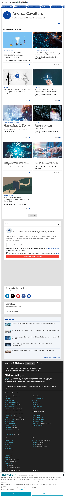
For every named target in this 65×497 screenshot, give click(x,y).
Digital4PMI (35, 404)
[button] (4, 2)
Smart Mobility (12, 434)
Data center (11, 427)
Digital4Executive (37, 402)
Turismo (12, 467)
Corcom (34, 400)
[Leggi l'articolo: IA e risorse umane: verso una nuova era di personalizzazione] (47, 86)
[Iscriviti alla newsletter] (29, 296)
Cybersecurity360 (10, 406)
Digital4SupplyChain (37, 421)
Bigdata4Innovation (10, 400)
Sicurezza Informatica (21, 6)
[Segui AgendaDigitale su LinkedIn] (38, 363)
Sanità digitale (32, 6)
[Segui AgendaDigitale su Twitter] (41, 363)
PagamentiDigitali (10, 423)
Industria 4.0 (11, 415)
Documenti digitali (43, 6)
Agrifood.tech (9, 440)
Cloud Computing (12, 404)
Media (9, 453)
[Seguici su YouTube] (18, 296)
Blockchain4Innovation (11, 402)
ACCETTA (16, 494)
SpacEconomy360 (9, 463)
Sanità (12, 459)
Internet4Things (9, 421)
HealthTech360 (9, 448)
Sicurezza (13, 431)
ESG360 (7, 412)
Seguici (29, 363)
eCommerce (13, 410)
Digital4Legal (36, 415)
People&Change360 (37, 425)
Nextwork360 (8, 378)
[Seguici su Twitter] (13, 296)
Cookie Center (35, 370)
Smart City (13, 433)
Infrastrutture (15, 419)
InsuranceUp (8, 452)
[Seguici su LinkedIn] (7, 296)
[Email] (59, 23)
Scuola (12, 461)
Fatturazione (14, 413)
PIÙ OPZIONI (47, 494)
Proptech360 (8, 455)
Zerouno (34, 408)
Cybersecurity (12, 429)
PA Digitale (38, 442)
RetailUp (7, 457)
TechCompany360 (37, 406)
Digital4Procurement (38, 419)
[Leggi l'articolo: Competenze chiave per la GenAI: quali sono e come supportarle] (47, 122)
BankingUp (8, 444)
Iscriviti (33, 256)
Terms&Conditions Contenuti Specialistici (17, 370)
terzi (57, 253)
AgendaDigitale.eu (37, 398)
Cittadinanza (41, 440)
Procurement (41, 423)
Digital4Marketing (37, 417)
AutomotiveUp (9, 442)
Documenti (13, 408)
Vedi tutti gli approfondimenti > (52, 357)
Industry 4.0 (14, 417)
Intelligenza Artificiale (7, 6)
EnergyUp (7, 446)
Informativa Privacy (53, 248)
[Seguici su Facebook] (23, 296)
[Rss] (61, 23)
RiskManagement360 (10, 425)
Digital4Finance (36, 413)
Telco (9, 465)
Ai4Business (8, 398)
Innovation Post (9, 450)
